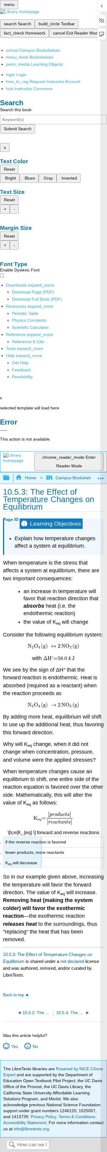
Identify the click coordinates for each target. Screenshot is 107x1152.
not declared (72, 961)
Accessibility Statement (24, 1122)
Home (30, 477)
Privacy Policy (43, 1116)
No (35, 1046)
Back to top (13, 995)
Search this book (16, 109)
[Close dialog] (3, 430)
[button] (21, 369)
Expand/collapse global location (100, 476)
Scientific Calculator (30, 327)
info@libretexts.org (30, 1128)
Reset (9, 169)
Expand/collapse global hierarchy (10, 478)
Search (12, 1145)
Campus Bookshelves (75, 477)
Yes (14, 1046)
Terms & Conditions (77, 1116)
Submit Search (18, 128)
